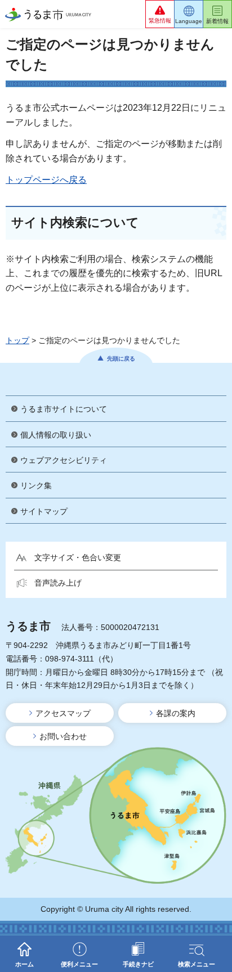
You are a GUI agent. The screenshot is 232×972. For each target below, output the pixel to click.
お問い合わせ (63, 736)
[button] (160, 14)
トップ (17, 340)
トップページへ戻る (46, 179)
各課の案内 (175, 713)
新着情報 (217, 21)
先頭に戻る (121, 359)
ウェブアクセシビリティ (63, 460)
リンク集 (36, 485)
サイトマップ (44, 511)
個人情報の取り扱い (55, 434)
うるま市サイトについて (63, 408)
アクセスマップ (63, 713)
